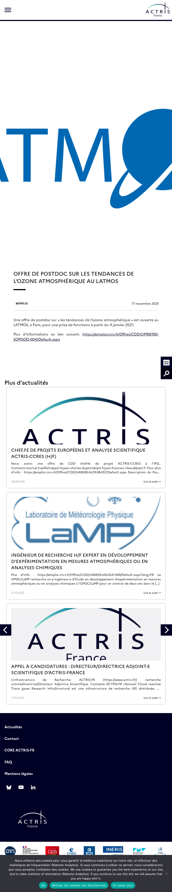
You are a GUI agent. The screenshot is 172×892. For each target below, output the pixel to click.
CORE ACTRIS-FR (19, 749)
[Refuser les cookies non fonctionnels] (166, 873)
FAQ (8, 761)
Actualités (13, 726)
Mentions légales (18, 773)
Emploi (22, 303)
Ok (43, 885)
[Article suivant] (166, 630)
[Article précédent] (5, 630)
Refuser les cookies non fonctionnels (79, 885)
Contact (11, 738)
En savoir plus (123, 885)
